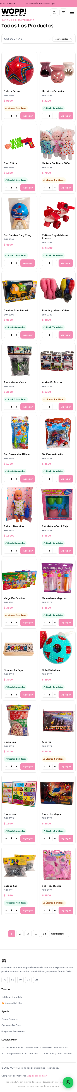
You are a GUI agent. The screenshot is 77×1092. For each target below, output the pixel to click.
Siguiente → (59, 933)
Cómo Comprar (9, 1019)
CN (36, 979)
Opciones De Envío (11, 1025)
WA (20, 979)
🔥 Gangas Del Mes (11, 1003)
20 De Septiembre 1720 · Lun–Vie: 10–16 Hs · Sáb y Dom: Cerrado (36, 1053)
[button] (68, 1082)
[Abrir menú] (72, 12)
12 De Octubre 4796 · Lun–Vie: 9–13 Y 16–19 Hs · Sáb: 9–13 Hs (34, 1047)
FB (12, 979)
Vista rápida (21, 84)
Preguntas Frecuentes (13, 1031)
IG (5, 979)
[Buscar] (54, 12)
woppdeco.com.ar (37, 1075)
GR (28, 979)
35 (44, 933)
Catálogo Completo (12, 997)
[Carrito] (63, 12)
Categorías (13, 39)
